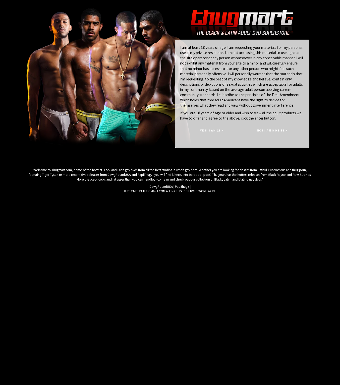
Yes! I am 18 (212, 130)
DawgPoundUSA (161, 187)
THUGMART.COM (154, 191)
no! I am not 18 (272, 130)
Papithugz (182, 187)
